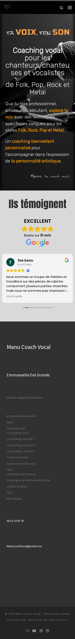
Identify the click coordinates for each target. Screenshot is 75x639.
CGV (9, 492)
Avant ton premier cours (21, 463)
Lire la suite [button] (14, 296)
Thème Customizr (58, 619)
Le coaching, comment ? (21, 451)
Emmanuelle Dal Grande (21, 416)
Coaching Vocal (16, 428)
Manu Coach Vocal (28, 614)
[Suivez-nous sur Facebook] (41, 631)
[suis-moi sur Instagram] (27, 631)
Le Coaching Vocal (17, 433)
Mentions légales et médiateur (25, 397)
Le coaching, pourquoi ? (21, 445)
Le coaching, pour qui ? (20, 439)
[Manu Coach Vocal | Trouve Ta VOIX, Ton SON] (7, 7)
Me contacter (14, 498)
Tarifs (10, 470)
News (10, 422)
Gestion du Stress (17, 486)
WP (24, 619)
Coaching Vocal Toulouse (21, 474)
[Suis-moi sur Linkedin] (47, 631)
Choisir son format (17, 457)
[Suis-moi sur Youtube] (34, 631)
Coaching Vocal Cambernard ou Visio (28, 480)
